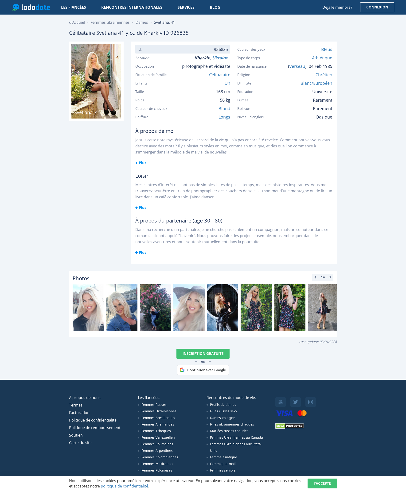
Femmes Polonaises (156, 470)
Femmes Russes (154, 404)
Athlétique (322, 58)
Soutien (76, 435)
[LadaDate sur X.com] (295, 402)
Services (186, 7)
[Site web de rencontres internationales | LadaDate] (31, 7)
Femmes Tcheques (156, 431)
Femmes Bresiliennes (158, 417)
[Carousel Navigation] (322, 277)
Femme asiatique (223, 457)
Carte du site (80, 442)
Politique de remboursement (95, 427)
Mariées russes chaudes (229, 431)
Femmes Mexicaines (157, 463)
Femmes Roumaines (157, 444)
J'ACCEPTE (322, 483)
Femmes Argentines (157, 450)
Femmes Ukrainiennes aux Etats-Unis (236, 447)
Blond (224, 108)
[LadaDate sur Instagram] (310, 402)
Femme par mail (223, 463)
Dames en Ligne (222, 417)
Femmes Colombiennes (159, 457)
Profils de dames (223, 404)
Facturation (79, 412)
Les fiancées (73, 7)
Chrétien (324, 74)
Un (227, 83)
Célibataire (219, 74)
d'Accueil (77, 22)
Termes (75, 405)
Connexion (377, 7)
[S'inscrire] (88, 307)
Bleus (326, 49)
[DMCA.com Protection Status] (289, 427)
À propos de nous (85, 397)
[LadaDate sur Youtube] (280, 402)
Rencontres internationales (131, 7)
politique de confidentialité (124, 486)
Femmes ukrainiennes (110, 22)
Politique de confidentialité (93, 420)
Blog (215, 7)
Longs (224, 117)
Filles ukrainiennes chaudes (232, 424)
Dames (142, 22)
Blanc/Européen (316, 83)
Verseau (297, 66)
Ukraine (221, 58)
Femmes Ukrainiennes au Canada (236, 437)
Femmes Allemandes (157, 424)
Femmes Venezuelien (158, 437)
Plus (142, 162)
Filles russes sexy (223, 411)
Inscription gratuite (203, 353)
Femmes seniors (223, 470)
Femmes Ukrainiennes (158, 411)
